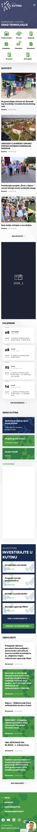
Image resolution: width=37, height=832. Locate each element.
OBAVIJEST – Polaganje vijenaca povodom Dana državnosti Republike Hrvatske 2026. (16, 724)
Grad (7, 798)
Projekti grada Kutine (15, 439)
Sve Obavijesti (17, 783)
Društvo (4, 109)
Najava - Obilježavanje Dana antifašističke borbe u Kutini (18, 704)
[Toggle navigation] (34, 5)
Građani (8, 802)
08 (7, 332)
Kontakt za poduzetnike (16, 594)
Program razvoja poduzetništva (13, 579)
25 (7, 367)
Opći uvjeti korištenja (10, 828)
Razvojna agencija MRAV (16, 607)
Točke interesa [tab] (8, 464)
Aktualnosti (9, 664)
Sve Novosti (17, 236)
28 (7, 350)
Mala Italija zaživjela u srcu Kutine (16, 225)
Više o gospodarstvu (17, 618)
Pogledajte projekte (11, 442)
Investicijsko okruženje (16, 565)
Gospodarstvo (12, 807)
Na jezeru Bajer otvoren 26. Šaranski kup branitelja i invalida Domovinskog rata (18, 103)
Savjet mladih (11, 452)
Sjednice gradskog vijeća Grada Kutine (16, 422)
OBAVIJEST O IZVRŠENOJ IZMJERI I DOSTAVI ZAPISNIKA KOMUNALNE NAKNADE (16, 145)
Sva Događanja (17, 403)
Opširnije (8, 456)
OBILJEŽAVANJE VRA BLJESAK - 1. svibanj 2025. (17, 743)
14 (7, 386)
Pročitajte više (9, 569)
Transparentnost (14, 811)
